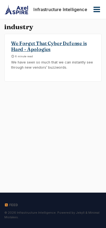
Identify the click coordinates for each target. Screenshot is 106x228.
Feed (13, 205)
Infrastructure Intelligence (60, 9)
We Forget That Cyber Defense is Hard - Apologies (49, 46)
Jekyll (80, 212)
